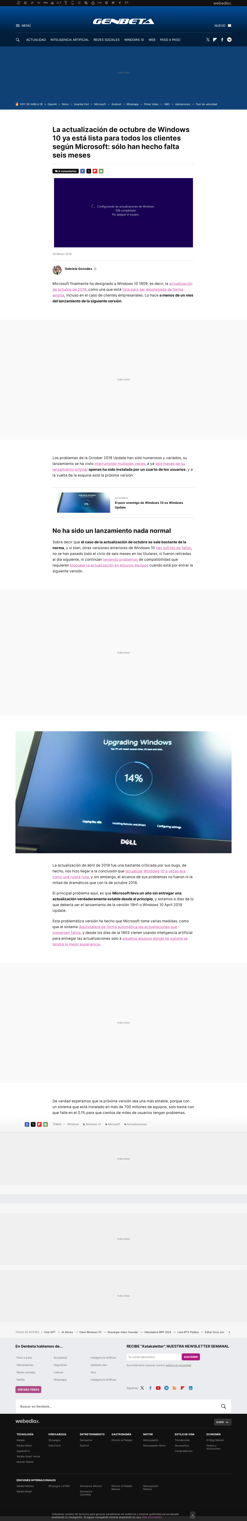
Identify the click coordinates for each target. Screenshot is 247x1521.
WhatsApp (60, 1379)
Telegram (229, 39)
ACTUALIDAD (36, 40)
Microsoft (100, 104)
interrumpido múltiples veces (119, 463)
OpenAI (52, 104)
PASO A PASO (170, 40)
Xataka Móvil (24, 1445)
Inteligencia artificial (103, 1357)
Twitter (208, 39)
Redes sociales (26, 1372)
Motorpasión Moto (154, 1445)
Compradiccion (184, 1450)
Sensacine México (91, 1486)
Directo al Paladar (122, 1440)
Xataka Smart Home (28, 1456)
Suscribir (191, 1356)
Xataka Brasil (24, 1491)
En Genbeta (121, 498)
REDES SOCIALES (107, 40)
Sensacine (86, 1440)
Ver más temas (28, 1389)
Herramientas (25, 1365)
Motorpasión (150, 1440)
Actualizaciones (137, 1124)
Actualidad (60, 1357)
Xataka (21, 1440)
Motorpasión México (150, 1487)
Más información (152, 1517)
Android (116, 104)
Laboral (58, 1372)
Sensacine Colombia (86, 1493)
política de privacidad (178, 1365)
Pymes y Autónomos (213, 1447)
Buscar (223, 1406)
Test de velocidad (206, 104)
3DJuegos (54, 1440)
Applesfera (23, 1450)
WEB (152, 40)
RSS (174, 1387)
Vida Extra (54, 1445)
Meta (65, 104)
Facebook (222, 39)
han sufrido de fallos (173, 548)
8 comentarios (67, 171)
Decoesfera (182, 1445)
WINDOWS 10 (134, 40)
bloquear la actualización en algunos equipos (109, 565)
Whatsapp (133, 104)
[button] (80, 268)
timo (93, 1372)
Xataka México (25, 1486)
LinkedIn (191, 1387)
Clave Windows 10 (90, 1332)
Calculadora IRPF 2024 (158, 1332)
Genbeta (123, 21)
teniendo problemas (120, 559)
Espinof (84, 1445)
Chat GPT (50, 1332)
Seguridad (60, 1365)
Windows (73, 1124)
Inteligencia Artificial (103, 1379)
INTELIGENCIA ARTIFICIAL (70, 40)
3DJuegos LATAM (59, 1486)
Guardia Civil (81, 104)
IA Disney (68, 1332)
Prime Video (151, 104)
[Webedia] (27, 1421)
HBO (167, 104)
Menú (26, 25)
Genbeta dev (99, 1365)
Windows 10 (93, 1124)
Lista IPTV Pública (188, 1332)
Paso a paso (24, 1357)
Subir (220, 1422)
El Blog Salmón (215, 1440)
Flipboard (215, 39)
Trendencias (182, 1440)
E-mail (101, 171)
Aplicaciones (182, 104)
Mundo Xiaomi (25, 1461)
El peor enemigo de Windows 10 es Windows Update (149, 505)
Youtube (158, 1387)
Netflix (21, 1379)
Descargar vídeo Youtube (123, 1332)
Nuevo (220, 25)
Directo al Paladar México (122, 1487)
